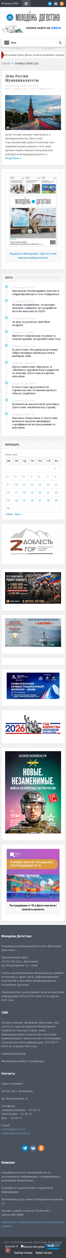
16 (8, 492)
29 (56, 500)
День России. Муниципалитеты (22, 78)
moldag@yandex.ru (13, 1129)
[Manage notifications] (8, 1250)
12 (32, 484)
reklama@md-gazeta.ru (15, 1133)
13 (40, 484)
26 (32, 500)
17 (16, 492)
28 (48, 500)
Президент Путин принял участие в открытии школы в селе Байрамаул (35, 292)
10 (16, 484)
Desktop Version (23, 1252)
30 (8, 508)
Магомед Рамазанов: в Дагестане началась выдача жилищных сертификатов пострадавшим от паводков (35, 422)
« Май (8, 514)
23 (8, 500)
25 (24, 500)
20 (40, 492)
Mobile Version (44, 1252)
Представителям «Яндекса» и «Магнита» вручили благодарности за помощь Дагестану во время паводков (35, 371)
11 (24, 484)
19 (32, 492)
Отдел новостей (29, 85)
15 (56, 484)
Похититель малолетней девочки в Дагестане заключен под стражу (35, 405)
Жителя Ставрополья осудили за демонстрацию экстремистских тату (36, 337)
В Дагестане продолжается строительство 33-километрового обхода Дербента (34, 390)
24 (16, 500)
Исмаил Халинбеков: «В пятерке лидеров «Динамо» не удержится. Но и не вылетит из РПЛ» (34, 308)
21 (48, 492)
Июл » (18, 514)
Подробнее (12, 158)
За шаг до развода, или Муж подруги (31, 323)
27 (40, 500)
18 (24, 492)
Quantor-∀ (11, 1246)
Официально (46, 88)
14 (48, 484)
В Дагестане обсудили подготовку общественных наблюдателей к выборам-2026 (35, 353)
